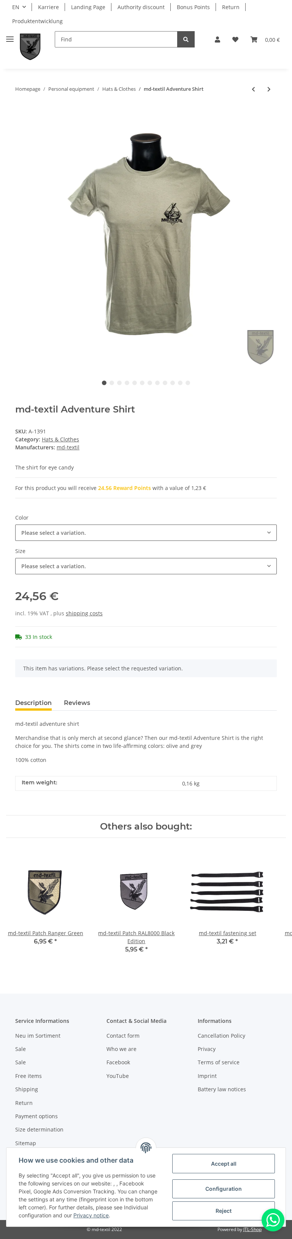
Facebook (118, 1062)
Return (231, 7)
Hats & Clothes (60, 439)
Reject (224, 1210)
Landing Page (88, 7)
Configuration (223, 1188)
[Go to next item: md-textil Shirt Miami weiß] (269, 89)
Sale (20, 1049)
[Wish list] (235, 39)
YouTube (117, 1075)
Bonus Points (193, 7)
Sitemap (25, 1143)
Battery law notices (222, 1089)
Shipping (26, 1089)
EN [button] (15, 7)
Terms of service (219, 1062)
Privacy (207, 1049)
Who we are (121, 1049)
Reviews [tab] (77, 702)
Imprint (207, 1075)
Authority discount (141, 7)
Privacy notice (91, 1215)
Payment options (36, 1116)
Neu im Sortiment (37, 1035)
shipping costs (84, 613)
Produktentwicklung (37, 21)
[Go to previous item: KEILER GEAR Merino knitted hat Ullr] (253, 89)
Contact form (123, 1035)
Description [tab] (33, 702)
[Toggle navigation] (10, 36)
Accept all (223, 1163)
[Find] (186, 39)
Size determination (39, 1129)
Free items (28, 1075)
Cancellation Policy (221, 1035)
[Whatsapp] (273, 1220)
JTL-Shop (252, 1229)
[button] (217, 39)
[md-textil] (30, 47)
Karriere (48, 7)
